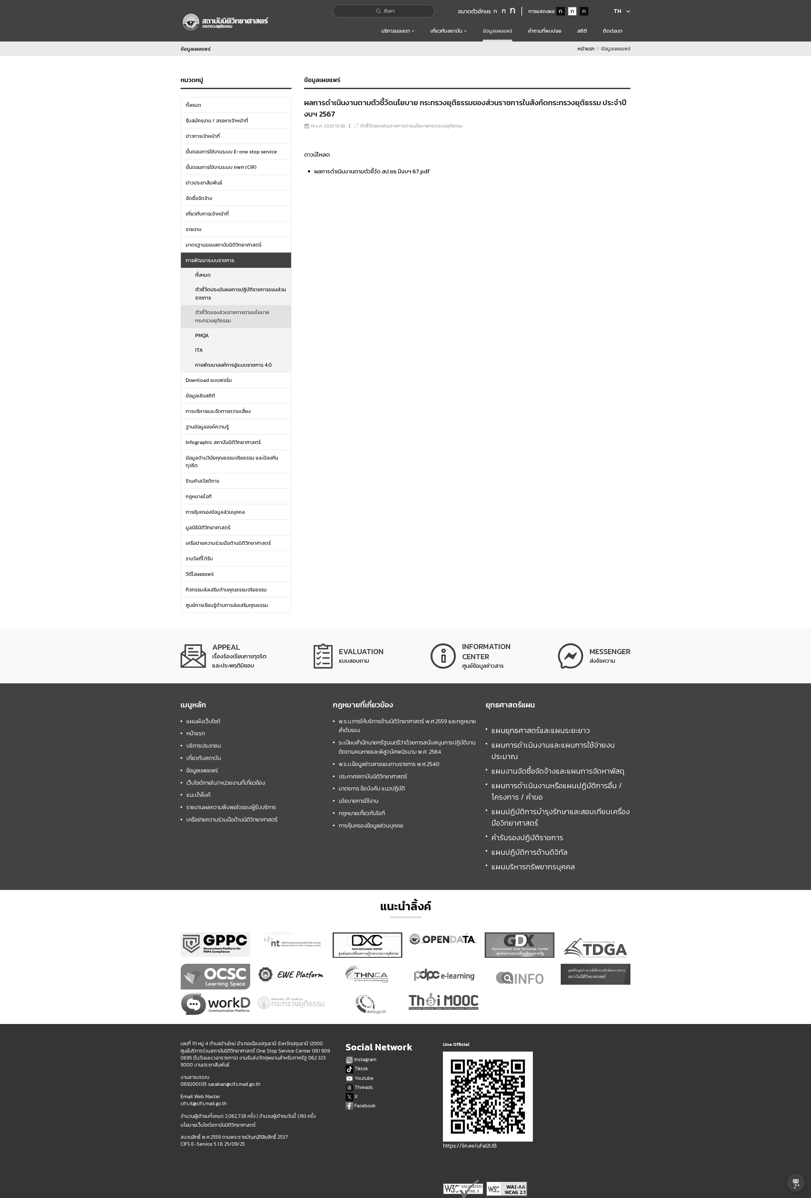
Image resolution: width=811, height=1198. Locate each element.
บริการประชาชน (203, 745)
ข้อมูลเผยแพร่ (202, 770)
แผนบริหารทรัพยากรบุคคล (533, 866)
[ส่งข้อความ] (594, 656)
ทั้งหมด (203, 275)
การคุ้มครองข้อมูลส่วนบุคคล (371, 825)
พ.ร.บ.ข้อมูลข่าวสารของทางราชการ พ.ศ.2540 (389, 764)
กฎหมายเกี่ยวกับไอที (362, 813)
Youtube (363, 1078)
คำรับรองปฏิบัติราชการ (527, 837)
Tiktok (360, 1068)
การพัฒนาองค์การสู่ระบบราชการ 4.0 (233, 365)
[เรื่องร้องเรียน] (223, 656)
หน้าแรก (586, 48)
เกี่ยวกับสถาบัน (203, 758)
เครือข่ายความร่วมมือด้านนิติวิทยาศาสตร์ (232, 819)
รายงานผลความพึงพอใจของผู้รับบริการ (231, 807)
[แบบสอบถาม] (348, 656)
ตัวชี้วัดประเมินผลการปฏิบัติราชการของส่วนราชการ (240, 293)
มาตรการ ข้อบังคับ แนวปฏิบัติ (372, 788)
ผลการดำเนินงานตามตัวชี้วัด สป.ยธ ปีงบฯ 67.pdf (372, 171)
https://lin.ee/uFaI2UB (470, 1146)
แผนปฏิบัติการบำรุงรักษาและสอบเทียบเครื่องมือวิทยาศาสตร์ (560, 817)
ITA (199, 350)
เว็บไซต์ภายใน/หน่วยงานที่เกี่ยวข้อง (225, 782)
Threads (363, 1087)
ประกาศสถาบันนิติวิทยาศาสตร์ (373, 776)
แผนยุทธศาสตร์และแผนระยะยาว (540, 730)
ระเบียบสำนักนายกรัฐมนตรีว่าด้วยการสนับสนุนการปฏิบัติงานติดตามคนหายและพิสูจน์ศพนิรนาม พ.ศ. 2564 (407, 747)
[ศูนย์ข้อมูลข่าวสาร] (470, 656)
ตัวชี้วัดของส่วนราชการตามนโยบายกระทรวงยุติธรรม (232, 316)
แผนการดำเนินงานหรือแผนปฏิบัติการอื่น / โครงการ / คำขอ (556, 791)
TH (617, 11)
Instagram (364, 1059)
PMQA (202, 335)
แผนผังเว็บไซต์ (203, 721)
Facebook (364, 1105)
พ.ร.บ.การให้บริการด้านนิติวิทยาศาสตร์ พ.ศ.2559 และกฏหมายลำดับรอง (407, 726)
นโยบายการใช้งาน (358, 800)
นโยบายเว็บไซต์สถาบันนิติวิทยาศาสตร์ (218, 1124)
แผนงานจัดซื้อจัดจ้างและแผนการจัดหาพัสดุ (557, 770)
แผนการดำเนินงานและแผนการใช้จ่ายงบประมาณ (553, 750)
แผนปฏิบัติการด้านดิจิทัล (529, 852)
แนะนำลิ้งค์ (198, 794)
